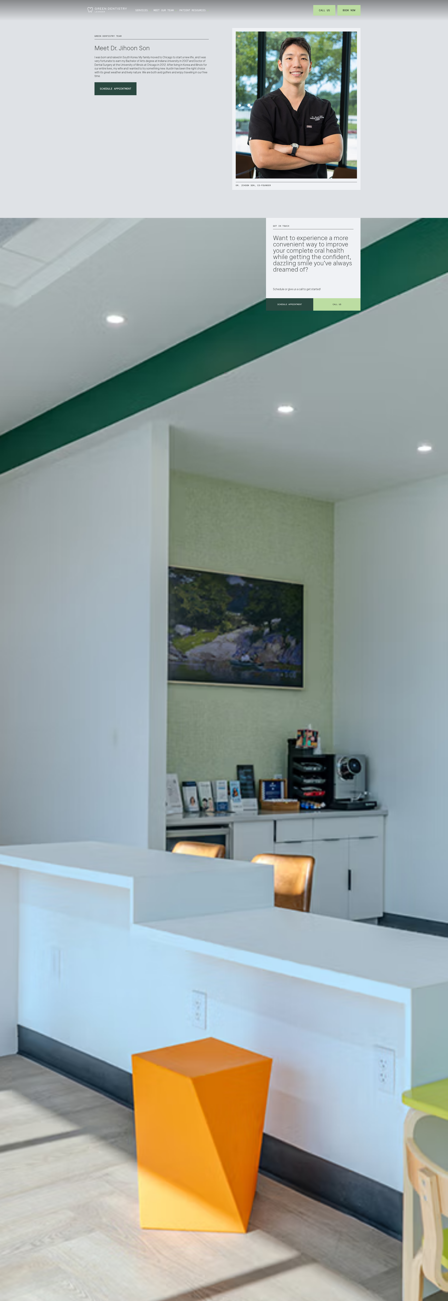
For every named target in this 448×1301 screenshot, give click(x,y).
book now (349, 10)
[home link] (107, 10)
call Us (337, 304)
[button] (143, 10)
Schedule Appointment (115, 88)
